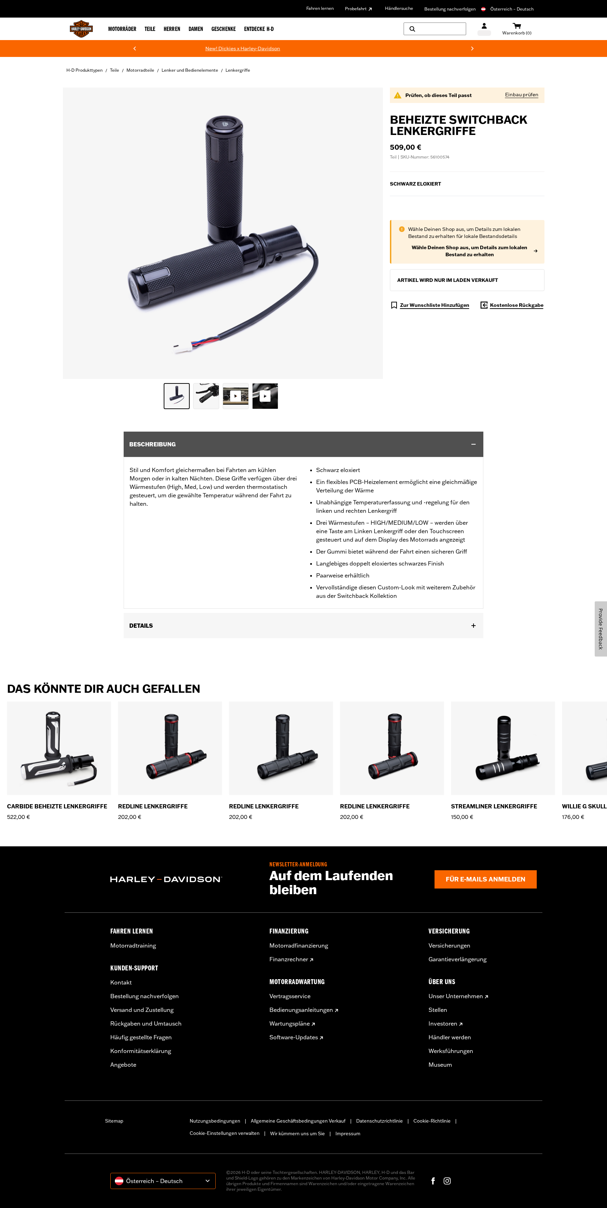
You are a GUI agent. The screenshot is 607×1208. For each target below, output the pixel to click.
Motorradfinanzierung (298, 945)
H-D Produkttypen (84, 70)
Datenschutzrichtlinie (379, 1121)
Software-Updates (293, 1037)
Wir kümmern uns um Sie (297, 1133)
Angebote (123, 1064)
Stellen (438, 1009)
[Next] (472, 48)
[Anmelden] (484, 29)
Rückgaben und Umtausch (146, 1023)
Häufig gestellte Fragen (141, 1037)
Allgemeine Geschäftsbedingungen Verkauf (298, 1121)
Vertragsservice (290, 996)
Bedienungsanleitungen (301, 1009)
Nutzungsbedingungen (215, 1121)
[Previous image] (77, 233)
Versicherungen (449, 945)
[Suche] (435, 28)
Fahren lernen (320, 8)
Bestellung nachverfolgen (450, 9)
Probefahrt (356, 8)
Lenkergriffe (238, 70)
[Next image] (369, 233)
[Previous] (134, 48)
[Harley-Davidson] (184, 879)
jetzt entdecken (427, 48)
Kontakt (121, 982)
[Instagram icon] (447, 1181)
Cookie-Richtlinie (432, 1121)
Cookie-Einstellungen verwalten (225, 1133)
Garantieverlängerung (458, 959)
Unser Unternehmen (456, 996)
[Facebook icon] (433, 1181)
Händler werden (450, 1037)
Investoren (443, 1023)
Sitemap (114, 1121)
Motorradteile (140, 70)
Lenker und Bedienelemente (190, 70)
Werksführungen (451, 1050)
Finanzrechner (288, 959)
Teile (114, 70)
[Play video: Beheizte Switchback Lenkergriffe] (235, 396)
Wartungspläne (289, 1023)
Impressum (347, 1133)
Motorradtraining (133, 945)
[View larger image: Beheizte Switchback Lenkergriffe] (223, 232)
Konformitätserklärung (140, 1050)
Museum (440, 1064)
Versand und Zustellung (142, 1009)
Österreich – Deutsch (512, 9)
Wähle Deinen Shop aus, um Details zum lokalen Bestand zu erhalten (469, 251)
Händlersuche (399, 8)
